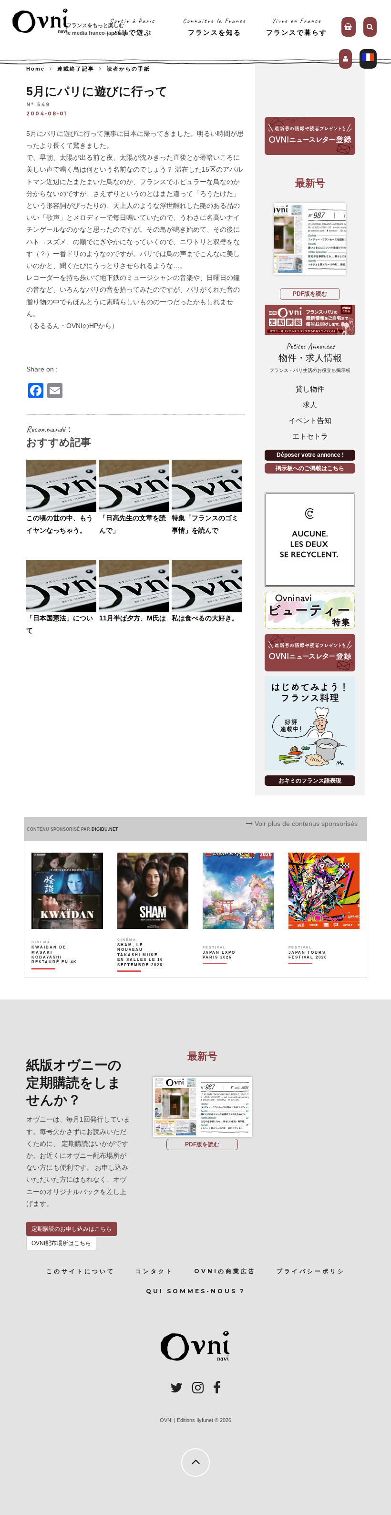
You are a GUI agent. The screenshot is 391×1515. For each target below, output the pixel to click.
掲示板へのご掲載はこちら (310, 468)
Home (35, 69)
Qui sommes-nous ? (196, 1291)
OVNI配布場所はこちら (61, 1243)
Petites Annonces (309, 357)
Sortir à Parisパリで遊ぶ (132, 26)
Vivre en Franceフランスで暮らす (296, 26)
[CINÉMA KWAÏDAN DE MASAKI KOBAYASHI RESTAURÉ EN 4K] (54, 971)
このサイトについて (80, 1271)
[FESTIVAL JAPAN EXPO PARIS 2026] (226, 971)
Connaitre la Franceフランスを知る (214, 26)
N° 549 (38, 105)
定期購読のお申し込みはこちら (71, 1229)
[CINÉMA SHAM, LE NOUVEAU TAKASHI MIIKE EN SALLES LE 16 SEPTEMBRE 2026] (140, 971)
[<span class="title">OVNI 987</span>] (310, 238)
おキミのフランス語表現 (309, 780)
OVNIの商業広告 (225, 1271)
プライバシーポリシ (311, 1271)
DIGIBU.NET (105, 829)
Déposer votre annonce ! (310, 455)
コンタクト (154, 1271)
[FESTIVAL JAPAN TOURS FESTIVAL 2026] (311, 971)
